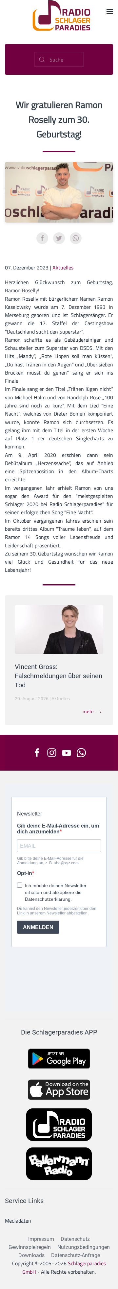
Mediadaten (18, 1221)
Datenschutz (75, 1239)
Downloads (31, 1255)
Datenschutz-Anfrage (75, 1255)
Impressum (41, 1239)
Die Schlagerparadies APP (59, 1032)
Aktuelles (62, 267)
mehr (88, 711)
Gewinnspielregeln (30, 1247)
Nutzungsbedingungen (83, 1247)
